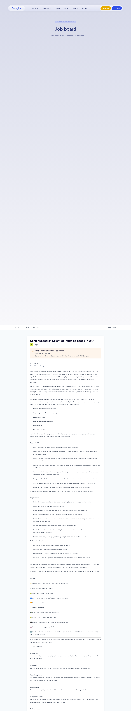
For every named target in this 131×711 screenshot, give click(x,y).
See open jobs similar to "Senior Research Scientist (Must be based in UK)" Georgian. (62, 356)
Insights (84, 8)
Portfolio (75, 8)
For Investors (47, 8)
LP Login (117, 8)
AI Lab (58, 8)
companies (33, 327)
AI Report (106, 8)
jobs (18, 327)
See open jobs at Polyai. (42, 353)
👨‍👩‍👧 (31, 622)
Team (66, 8)
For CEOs (35, 8)
